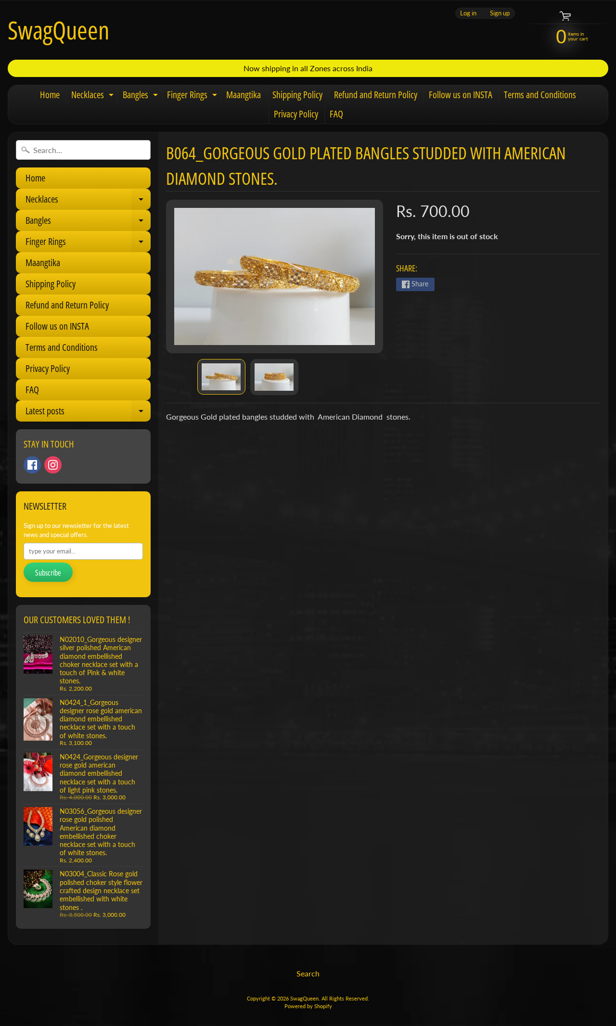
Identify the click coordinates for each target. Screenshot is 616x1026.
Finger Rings (193, 96)
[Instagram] (53, 465)
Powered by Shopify (308, 1006)
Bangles (141, 96)
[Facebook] (32, 465)
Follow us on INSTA (460, 94)
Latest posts (87, 413)
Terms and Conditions (540, 94)
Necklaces (93, 96)
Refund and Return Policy (375, 94)
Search (308, 973)
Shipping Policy (297, 94)
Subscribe (48, 572)
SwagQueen (58, 29)
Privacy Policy (296, 113)
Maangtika (243, 94)
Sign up (500, 13)
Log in (468, 13)
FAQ (336, 113)
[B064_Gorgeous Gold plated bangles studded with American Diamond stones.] (221, 377)
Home (50, 94)
